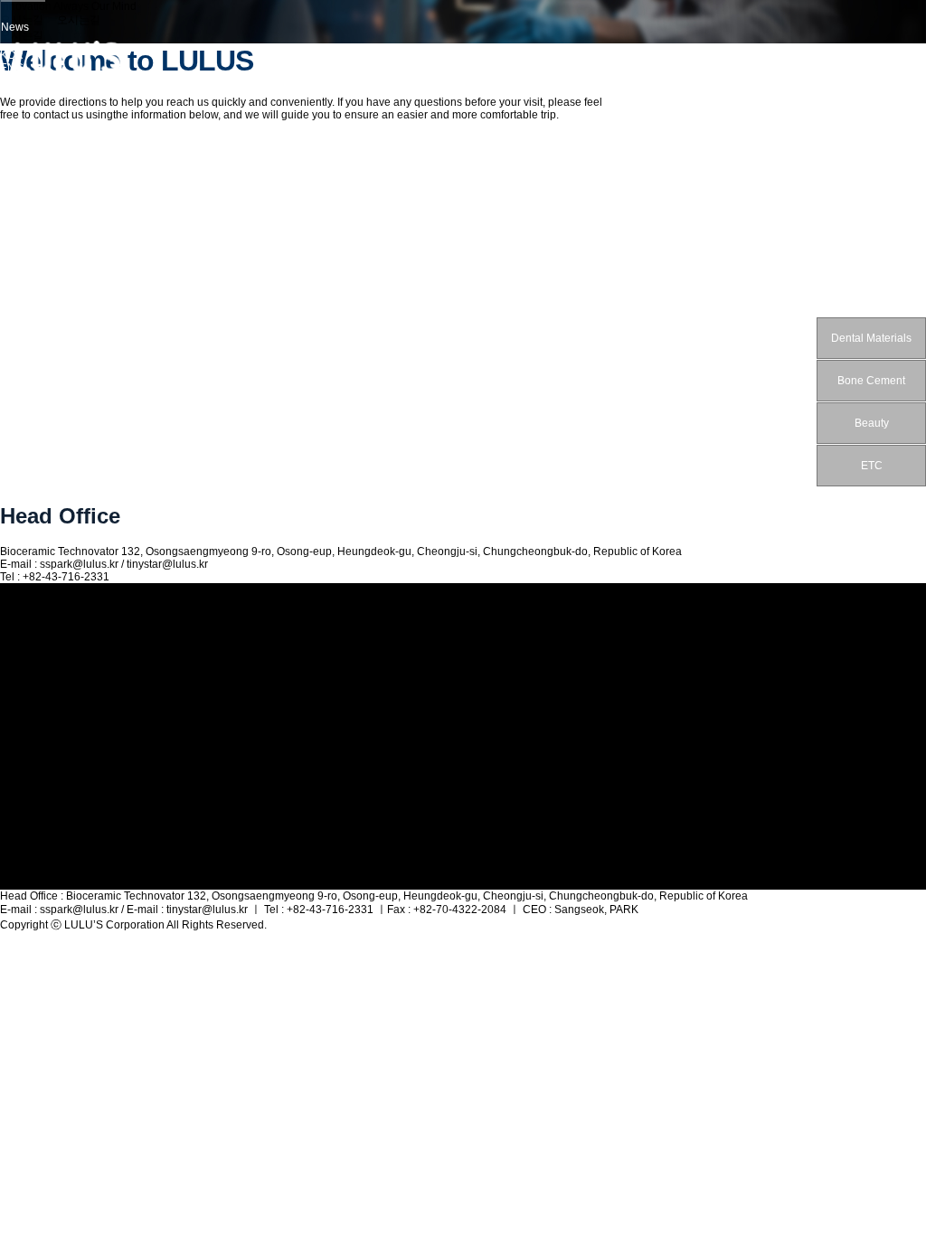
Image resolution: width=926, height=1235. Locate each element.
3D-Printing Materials (52, 747)
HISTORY (24, 663)
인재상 (16, 866)
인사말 (16, 649)
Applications (30, 760)
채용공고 (21, 881)
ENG (12, 67)
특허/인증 (23, 789)
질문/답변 (23, 835)
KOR (12, 55)
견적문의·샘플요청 (45, 820)
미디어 (16, 692)
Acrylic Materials (40, 722)
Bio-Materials (32, 735)
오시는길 (21, 677)
